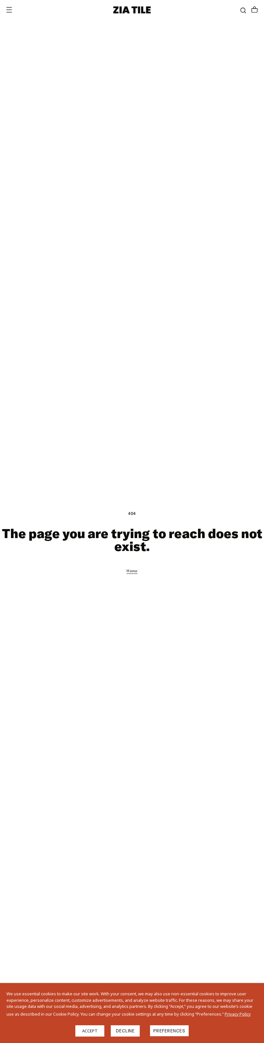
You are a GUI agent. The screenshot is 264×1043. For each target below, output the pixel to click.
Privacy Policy (238, 1014)
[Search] (243, 10)
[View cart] (254, 10)
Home (132, 570)
